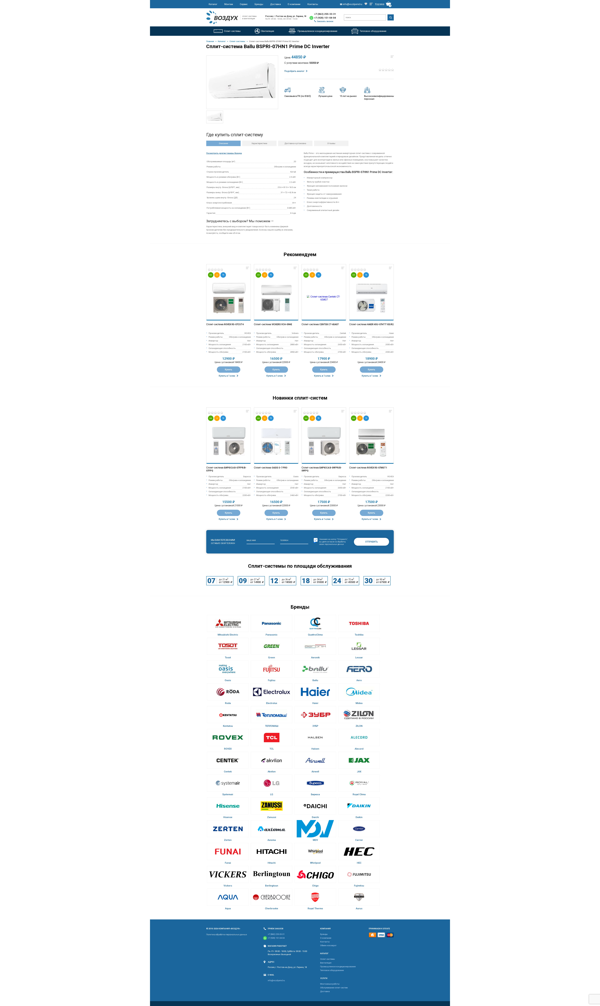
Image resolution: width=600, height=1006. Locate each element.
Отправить (371, 542)
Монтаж (228, 4)
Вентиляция (325, 963)
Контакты (312, 4)
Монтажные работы (330, 984)
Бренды (259, 4)
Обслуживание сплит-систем (334, 987)
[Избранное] (366, 4)
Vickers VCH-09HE (282, 324)
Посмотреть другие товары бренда (224, 153)
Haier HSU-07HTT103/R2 (380, 324)
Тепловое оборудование (332, 970)
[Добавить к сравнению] (247, 268)
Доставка (275, 4)
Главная (210, 41)
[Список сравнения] (371, 4)
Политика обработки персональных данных (226, 934)
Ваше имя (251, 540)
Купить (228, 369)
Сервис (244, 4)
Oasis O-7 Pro (279, 467)
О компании (294, 4)
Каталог (213, 4)
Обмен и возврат (328, 945)
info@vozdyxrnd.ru (276, 980)
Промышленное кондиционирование (338, 966)
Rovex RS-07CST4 (234, 324)
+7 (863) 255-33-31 (325, 14)
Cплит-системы (237, 41)
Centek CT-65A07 (329, 324)
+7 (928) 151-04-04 (325, 17)
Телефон (284, 540)
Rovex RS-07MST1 (377, 467)
